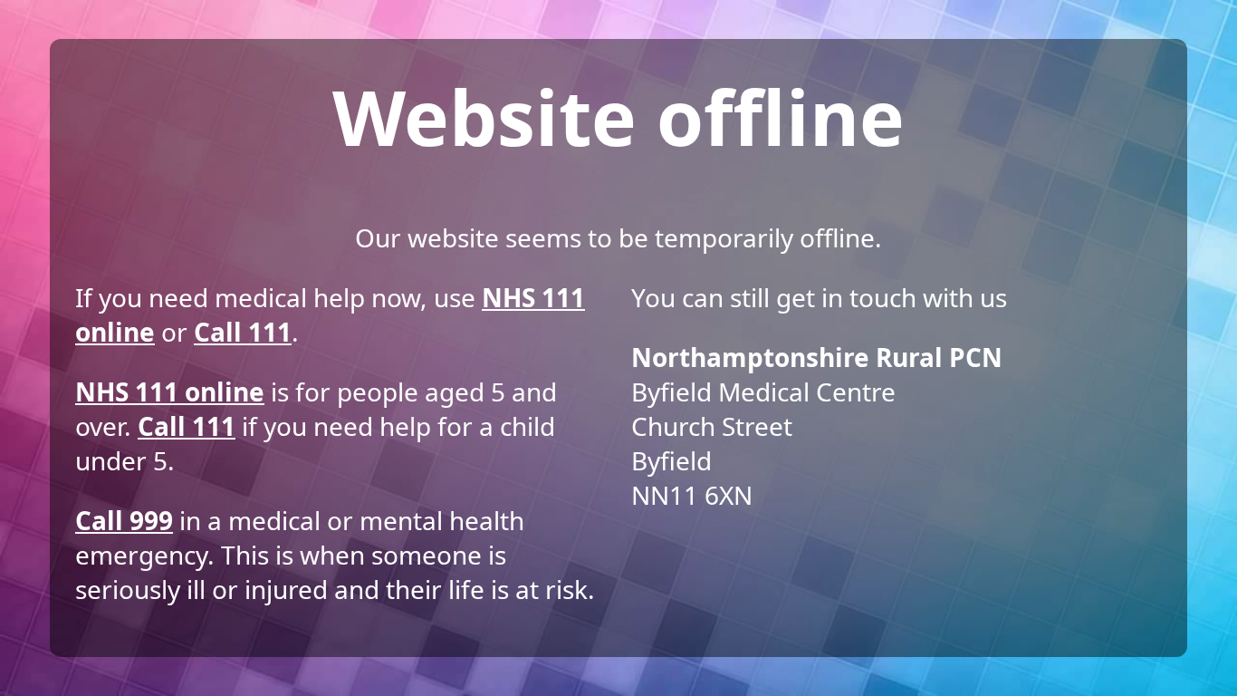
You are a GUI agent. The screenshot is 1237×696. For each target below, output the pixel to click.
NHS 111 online (169, 391)
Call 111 (243, 331)
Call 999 (124, 520)
